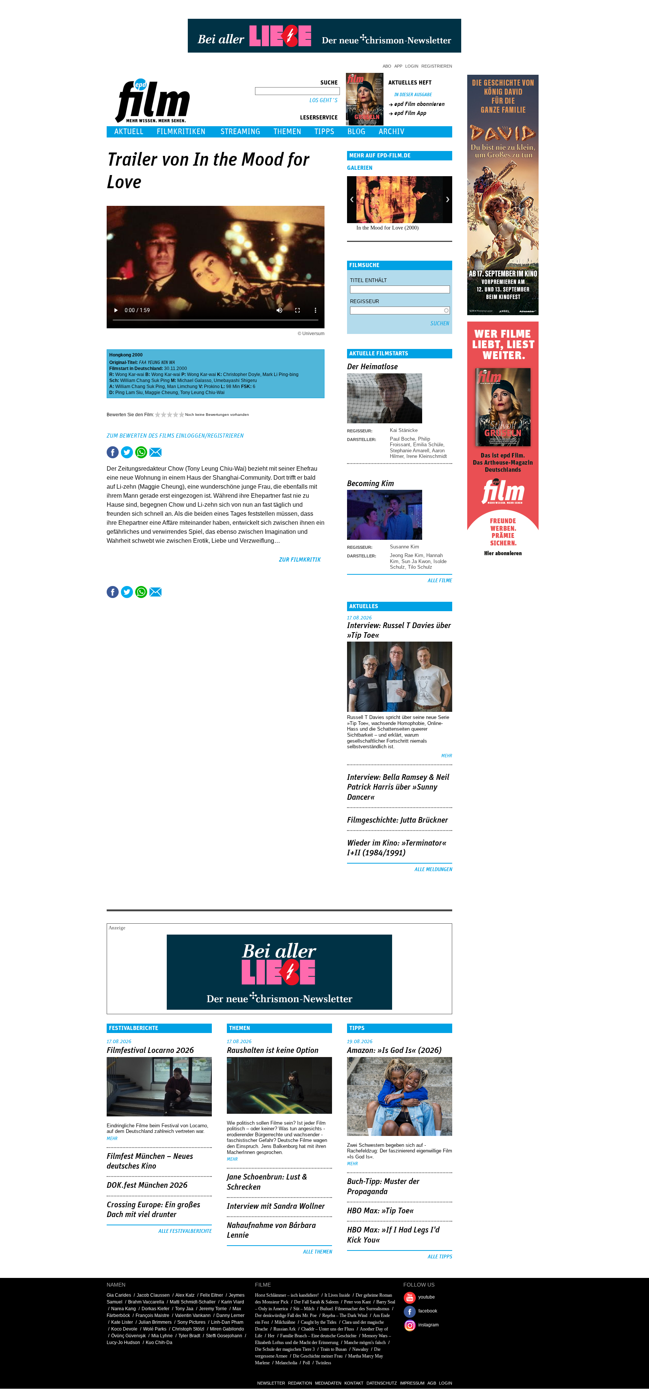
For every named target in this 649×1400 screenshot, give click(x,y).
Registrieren (436, 66)
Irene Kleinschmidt (426, 456)
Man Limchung (182, 386)
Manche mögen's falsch (365, 1342)
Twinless (323, 1362)
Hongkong (120, 355)
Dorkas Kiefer (155, 1308)
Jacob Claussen (153, 1295)
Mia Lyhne (162, 1335)
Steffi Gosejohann (224, 1335)
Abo (387, 66)
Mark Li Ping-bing (281, 374)
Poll (306, 1362)
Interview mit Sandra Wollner (276, 1206)
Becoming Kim (370, 484)
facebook (427, 1311)
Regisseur (364, 301)
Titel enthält (368, 280)
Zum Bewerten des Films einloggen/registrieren (175, 436)
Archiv (391, 132)
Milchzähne (285, 1322)
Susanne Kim (404, 547)
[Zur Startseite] (153, 121)
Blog (356, 132)
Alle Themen (317, 1252)
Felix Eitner (211, 1295)
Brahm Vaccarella (146, 1302)
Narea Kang (123, 1308)
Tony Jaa (184, 1308)
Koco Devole (124, 1329)
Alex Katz (185, 1295)
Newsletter (271, 1383)
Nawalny (360, 1349)
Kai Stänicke (404, 430)
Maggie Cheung (161, 392)
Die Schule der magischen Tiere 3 (285, 1349)
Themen (287, 132)
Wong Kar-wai (129, 374)
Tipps (324, 132)
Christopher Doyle (241, 374)
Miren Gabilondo (227, 1329)
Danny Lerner (230, 1315)
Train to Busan (333, 1349)
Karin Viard (232, 1302)
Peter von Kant (357, 1302)
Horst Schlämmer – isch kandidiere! (287, 1295)
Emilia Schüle (428, 444)
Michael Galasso (194, 380)
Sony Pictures (191, 1322)
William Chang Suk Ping (145, 380)
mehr (446, 756)
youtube (426, 1297)
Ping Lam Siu (129, 392)
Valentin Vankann (193, 1315)
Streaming (240, 132)
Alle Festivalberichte (185, 1231)
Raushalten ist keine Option (272, 1051)
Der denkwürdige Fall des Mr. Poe (286, 1315)
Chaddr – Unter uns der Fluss (327, 1329)
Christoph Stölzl (188, 1329)
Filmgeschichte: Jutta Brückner (397, 820)
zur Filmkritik (300, 560)
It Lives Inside (337, 1295)
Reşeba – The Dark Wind (344, 1315)
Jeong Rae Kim (406, 555)
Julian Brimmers (155, 1322)
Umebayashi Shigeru (235, 380)
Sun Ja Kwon (415, 561)
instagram (428, 1325)
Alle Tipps (440, 1257)
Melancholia (286, 1362)
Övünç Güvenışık (128, 1335)
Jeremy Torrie (213, 1308)
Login (411, 66)
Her (271, 1335)
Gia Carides (119, 1295)
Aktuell (128, 132)
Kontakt (354, 1383)
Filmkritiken (181, 132)
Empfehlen (155, 452)
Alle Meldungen (433, 869)
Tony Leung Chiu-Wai (202, 392)
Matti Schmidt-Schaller (193, 1302)
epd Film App (410, 113)
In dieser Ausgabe (413, 95)
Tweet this (127, 452)
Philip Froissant (410, 441)
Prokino (212, 386)
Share (141, 452)
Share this (113, 452)
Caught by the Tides (319, 1322)
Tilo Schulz (420, 567)
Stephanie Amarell (409, 450)
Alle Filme (440, 580)
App (398, 66)
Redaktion (300, 1383)
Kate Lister (122, 1322)
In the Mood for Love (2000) (387, 228)
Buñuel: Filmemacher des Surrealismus (354, 1308)
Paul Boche (402, 439)
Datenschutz (382, 1383)
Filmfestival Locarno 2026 (150, 1051)
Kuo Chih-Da (159, 1342)
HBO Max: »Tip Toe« (380, 1211)
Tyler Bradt (189, 1335)
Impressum (412, 1383)
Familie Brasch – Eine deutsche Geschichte (318, 1335)
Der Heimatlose (372, 367)
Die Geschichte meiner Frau (318, 1356)
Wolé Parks (154, 1329)
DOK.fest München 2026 (147, 1185)
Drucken (170, 452)
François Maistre (152, 1315)
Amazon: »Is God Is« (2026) (394, 1051)
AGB (431, 1383)
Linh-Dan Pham (227, 1322)
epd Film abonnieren (419, 104)
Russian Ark (284, 1329)
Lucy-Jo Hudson (123, 1342)
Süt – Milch (303, 1308)
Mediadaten (328, 1383)
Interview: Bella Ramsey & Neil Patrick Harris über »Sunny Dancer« (398, 787)
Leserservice (319, 118)
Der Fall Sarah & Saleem (316, 1302)
